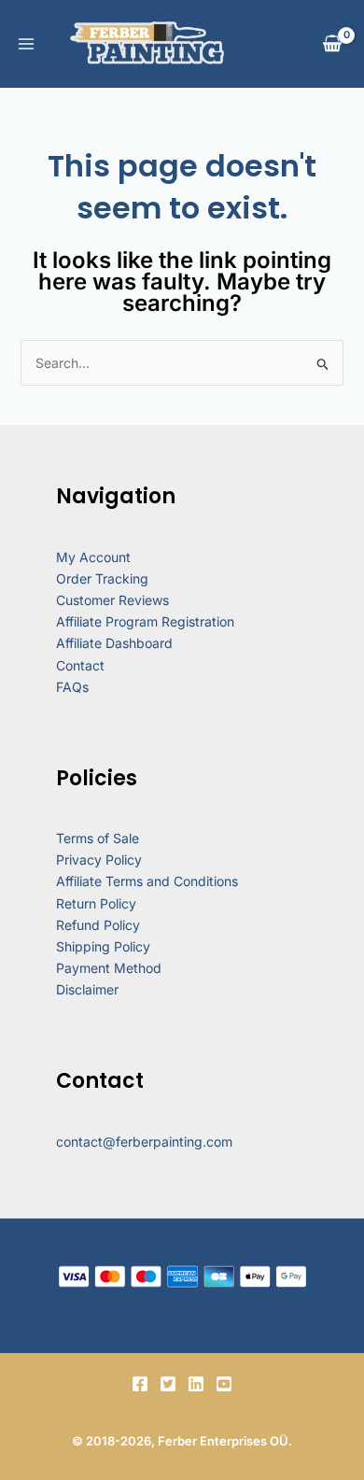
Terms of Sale (97, 838)
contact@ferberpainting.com (144, 1141)
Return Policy (96, 903)
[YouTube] (224, 1383)
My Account (93, 557)
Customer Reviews (112, 600)
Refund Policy (98, 925)
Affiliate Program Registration (145, 621)
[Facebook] (140, 1383)
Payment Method (108, 968)
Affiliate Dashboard (114, 643)
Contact (80, 665)
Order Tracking (102, 578)
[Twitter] (168, 1383)
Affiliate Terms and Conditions (147, 881)
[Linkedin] (196, 1383)
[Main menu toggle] (26, 44)
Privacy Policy (99, 859)
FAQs (72, 687)
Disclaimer (87, 989)
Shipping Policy (103, 946)
